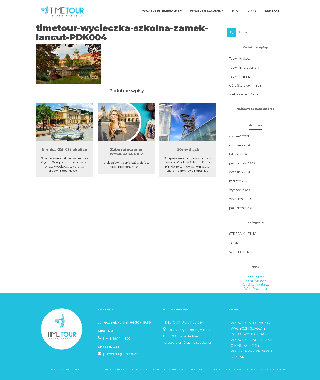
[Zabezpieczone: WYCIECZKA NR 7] (126, 122)
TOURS (234, 243)
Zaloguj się (256, 276)
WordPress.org (255, 289)
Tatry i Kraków (239, 59)
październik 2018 (241, 208)
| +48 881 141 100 (115, 339)
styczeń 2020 (239, 190)
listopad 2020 (239, 154)
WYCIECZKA (239, 252)
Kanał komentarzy (255, 285)
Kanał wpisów (255, 280)
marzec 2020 (239, 181)
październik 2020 (242, 163)
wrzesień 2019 (240, 199)
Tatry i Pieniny (240, 76)
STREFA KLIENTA (242, 234)
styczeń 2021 (239, 136)
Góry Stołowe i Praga (245, 85)
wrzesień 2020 (240, 172)
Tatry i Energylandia (244, 68)
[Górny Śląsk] (187, 122)
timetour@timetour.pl (122, 354)
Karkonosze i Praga (243, 94)
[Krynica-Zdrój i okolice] (64, 122)
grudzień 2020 (240, 145)
